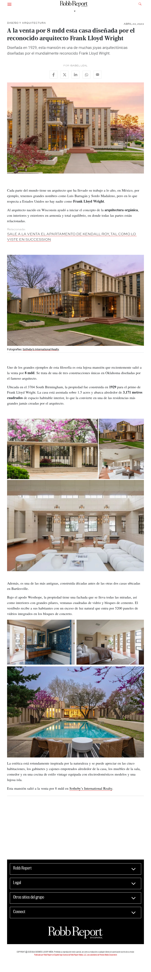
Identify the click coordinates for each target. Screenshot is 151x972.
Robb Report (22, 868)
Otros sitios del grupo (28, 897)
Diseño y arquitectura (26, 23)
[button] (9, 3)
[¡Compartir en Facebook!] (53, 75)
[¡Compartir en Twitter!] (64, 75)
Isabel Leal (79, 65)
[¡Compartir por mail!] (97, 75)
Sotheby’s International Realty (41, 349)
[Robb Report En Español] (74, 4)
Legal (17, 882)
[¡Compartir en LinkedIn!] (75, 75)
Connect (19, 911)
